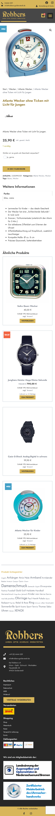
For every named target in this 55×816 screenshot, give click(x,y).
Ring (31, 603)
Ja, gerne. (10, 157)
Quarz (9, 178)
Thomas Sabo (45, 606)
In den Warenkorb (16, 169)
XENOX (19, 610)
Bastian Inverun (6, 581)
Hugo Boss (17, 594)
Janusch (25, 594)
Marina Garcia (45, 594)
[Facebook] (46, 2)
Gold (18, 590)
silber (43, 603)
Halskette (30, 590)
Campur (15, 581)
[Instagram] (52, 2)
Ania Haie (24, 577)
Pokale (42, 598)
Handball (39, 590)
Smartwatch (50, 603)
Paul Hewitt (33, 598)
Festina (4, 590)
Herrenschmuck (7, 594)
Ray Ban (12, 603)
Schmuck (37, 603)
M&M (37, 594)
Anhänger (12, 578)
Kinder (31, 594)
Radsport (5, 602)
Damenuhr (31, 586)
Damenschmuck (14, 586)
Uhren (4, 611)
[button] (50, 16)
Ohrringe (21, 598)
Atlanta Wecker (25, 89)
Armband (35, 577)
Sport (29, 606)
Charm (26, 581)
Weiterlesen (27, 320)
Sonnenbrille (8, 606)
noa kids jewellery (7, 598)
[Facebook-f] (24, 813)
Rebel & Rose (22, 602)
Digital (37, 586)
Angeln (3, 578)
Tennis (35, 606)
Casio (21, 581)
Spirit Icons (20, 606)
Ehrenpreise (45, 586)
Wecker (12, 89)
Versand (29, 316)
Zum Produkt (27, 397)
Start (5, 89)
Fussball (11, 590)
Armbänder (47, 577)
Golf (24, 590)
